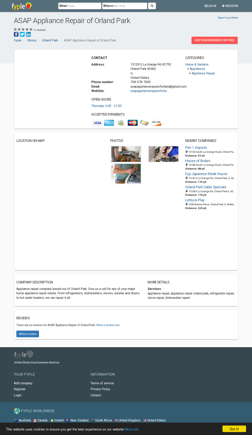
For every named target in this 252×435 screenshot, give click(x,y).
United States (156, 420)
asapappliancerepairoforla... (149, 91)
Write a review (27, 334)
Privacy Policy (100, 389)
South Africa (103, 420)
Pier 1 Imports (196, 148)
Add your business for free (214, 40)
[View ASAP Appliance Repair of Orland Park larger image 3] (126, 173)
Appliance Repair (203, 73)
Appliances (197, 69)
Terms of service (102, 383)
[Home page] (22, 6)
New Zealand (78, 420)
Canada (42, 420)
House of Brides (197, 161)
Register (231, 6)
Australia (24, 420)
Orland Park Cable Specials (205, 187)
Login (17, 395)
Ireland (58, 420)
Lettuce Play (194, 200)
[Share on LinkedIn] (28, 34)
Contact (96, 395)
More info (132, 429)
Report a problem (228, 17)
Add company (23, 383)
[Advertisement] (49, 79)
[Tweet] (22, 34)
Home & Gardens (196, 64)
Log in (211, 6)
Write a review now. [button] (108, 325)
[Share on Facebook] (16, 34)
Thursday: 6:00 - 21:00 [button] (106, 106)
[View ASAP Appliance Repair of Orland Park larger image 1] (126, 154)
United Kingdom (129, 420)
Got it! (234, 428)
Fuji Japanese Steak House (206, 174)
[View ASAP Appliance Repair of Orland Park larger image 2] (163, 154)
